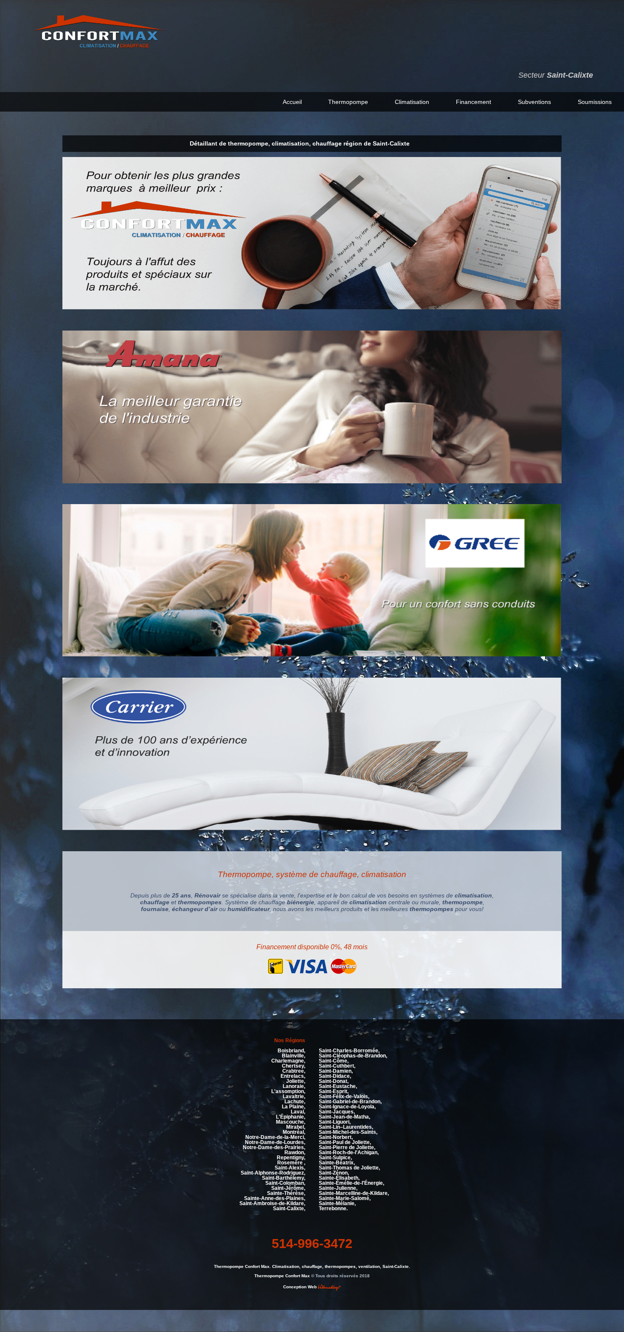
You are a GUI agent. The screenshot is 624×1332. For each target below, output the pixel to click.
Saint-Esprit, (334, 1091)
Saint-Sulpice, (335, 1157)
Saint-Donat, (334, 1081)
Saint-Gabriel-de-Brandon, (350, 1101)
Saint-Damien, (336, 1071)
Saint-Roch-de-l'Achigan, (349, 1152)
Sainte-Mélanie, (337, 1203)
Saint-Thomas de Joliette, (349, 1167)
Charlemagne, (288, 1060)
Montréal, (294, 1132)
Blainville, (293, 1055)
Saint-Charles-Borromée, (349, 1050)
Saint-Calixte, (289, 1208)
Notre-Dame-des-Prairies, (274, 1147)
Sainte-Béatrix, (337, 1162)
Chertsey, (293, 1065)
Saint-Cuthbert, (337, 1065)
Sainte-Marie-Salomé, (345, 1198)
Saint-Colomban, (285, 1183)
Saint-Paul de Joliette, (345, 1142)
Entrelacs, (293, 1076)
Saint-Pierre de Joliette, (347, 1147)
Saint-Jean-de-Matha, (344, 1116)
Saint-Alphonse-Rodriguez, (273, 1172)
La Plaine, (293, 1106)
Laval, (298, 1111)
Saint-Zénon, (334, 1172)
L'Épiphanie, (290, 1116)
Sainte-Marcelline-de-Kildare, (354, 1193)
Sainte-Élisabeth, (339, 1178)
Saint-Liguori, (335, 1121)
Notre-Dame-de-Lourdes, (275, 1142)
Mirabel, (295, 1127)
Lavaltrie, (294, 1096)
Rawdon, (294, 1152)
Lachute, (294, 1101)
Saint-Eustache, (338, 1086)
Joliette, (295, 1081)
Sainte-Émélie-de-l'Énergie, (351, 1183)
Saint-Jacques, (337, 1111)
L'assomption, (288, 1091)
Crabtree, (293, 1071)
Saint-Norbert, (336, 1137)
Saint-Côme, (334, 1060)
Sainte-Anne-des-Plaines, (274, 1198)
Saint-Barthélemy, (283, 1178)
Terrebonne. (333, 1208)
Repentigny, (291, 1157)
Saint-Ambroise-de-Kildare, (272, 1203)
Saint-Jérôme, (288, 1188)
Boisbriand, (291, 1050)
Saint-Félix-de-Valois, (344, 1096)
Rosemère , (291, 1162)
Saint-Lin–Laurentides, (346, 1127)
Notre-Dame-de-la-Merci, (275, 1137)
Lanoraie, (294, 1086)
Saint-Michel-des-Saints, (348, 1132)
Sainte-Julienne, (338, 1188)
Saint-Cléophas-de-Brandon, (353, 1055)
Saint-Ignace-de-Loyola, (347, 1106)
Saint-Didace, (335, 1076)
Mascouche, (290, 1121)
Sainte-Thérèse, (286, 1193)
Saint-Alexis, (290, 1167)
